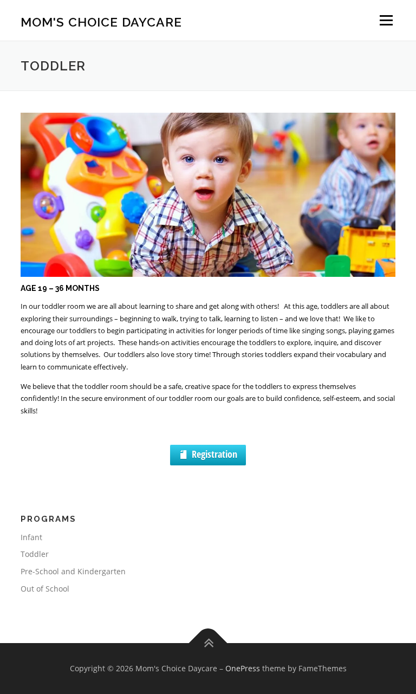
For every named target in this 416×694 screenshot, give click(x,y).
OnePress (242, 668)
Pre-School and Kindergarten (73, 571)
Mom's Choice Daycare (101, 21)
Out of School (45, 588)
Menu (385, 20)
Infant (31, 537)
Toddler (35, 554)
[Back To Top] (208, 643)
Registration (214, 453)
